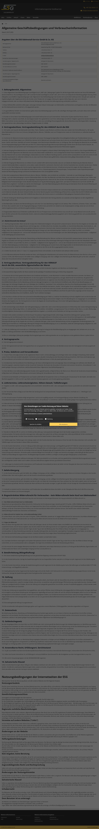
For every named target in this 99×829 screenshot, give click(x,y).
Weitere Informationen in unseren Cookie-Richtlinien (38, 413)
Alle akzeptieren (63, 424)
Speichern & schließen (35, 424)
